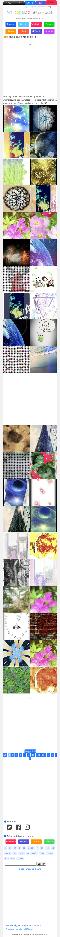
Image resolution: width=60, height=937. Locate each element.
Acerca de (26, 925)
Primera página (13, 925)
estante (20, 859)
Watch (37, 31)
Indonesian (42, 7)
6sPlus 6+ (30, 3)
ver (53, 848)
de (10, 848)
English (33, 7)
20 (38, 754)
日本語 (25, 7)
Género (23, 24)
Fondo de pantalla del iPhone (19, 929)
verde (7, 853)
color (42, 853)
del (24, 848)
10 (33, 754)
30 (43, 754)
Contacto (37, 925)
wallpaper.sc (42, 934)
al (42, 848)
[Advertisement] (30, 66)
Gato (36, 841)
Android (49, 31)
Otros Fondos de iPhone (30, 869)
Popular (10, 24)
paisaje (31, 848)
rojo (6, 859)
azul (47, 848)
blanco (49, 853)
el (15, 848)
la (19, 848)
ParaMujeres (36, 24)
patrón (34, 853)
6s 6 (40, 3)
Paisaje (49, 841)
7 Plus (8, 3)
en (28, 853)
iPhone (11, 31)
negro (21, 853)
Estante (49, 24)
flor (12, 859)
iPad (24, 31)
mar (14, 853)
